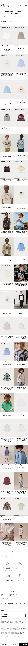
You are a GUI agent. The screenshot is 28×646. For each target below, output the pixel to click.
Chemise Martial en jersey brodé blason (7, 284)
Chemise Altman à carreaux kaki (21, 46)
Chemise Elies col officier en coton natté (21, 543)
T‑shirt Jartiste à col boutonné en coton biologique (7, 46)
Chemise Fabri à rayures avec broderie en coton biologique (7, 465)
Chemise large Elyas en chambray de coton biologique (7, 543)
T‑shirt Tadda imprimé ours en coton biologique (21, 100)
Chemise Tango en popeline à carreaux (7, 492)
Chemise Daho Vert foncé (7, 387)
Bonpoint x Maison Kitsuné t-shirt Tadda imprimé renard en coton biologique (7, 74)
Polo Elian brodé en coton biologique (7, 413)
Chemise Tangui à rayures (7, 336)
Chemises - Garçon (8, 16)
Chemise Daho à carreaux (21, 387)
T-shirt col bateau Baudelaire (21, 362)
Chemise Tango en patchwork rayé (7, 362)
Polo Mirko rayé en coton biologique (21, 128)
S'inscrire (24, 601)
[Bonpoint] (5, 5)
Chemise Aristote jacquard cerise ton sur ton (21, 439)
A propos (3, 610)
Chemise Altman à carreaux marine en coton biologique (7, 232)
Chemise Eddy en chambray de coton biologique (21, 465)
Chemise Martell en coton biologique (21, 257)
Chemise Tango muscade (7, 516)
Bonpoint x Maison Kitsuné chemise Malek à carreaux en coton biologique (21, 284)
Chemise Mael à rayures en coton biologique (21, 232)
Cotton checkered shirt (7, 517)
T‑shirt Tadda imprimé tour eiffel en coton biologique (7, 128)
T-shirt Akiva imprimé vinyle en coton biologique (7, 206)
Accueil (2, 556)
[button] (20, 5)
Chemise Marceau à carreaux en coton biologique (7, 258)
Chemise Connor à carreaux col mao (21, 517)
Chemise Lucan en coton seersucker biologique (21, 337)
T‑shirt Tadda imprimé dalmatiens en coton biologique (21, 206)
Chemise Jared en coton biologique (21, 74)
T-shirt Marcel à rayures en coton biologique (21, 180)
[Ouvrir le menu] (26, 5)
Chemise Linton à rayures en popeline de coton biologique (7, 439)
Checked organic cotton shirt (7, 388)
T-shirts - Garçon (19, 16)
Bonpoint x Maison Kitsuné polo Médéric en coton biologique (21, 311)
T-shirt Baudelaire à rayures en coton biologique (7, 180)
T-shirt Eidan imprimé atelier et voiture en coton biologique (7, 154)
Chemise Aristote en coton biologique (21, 413)
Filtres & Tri (3, 21)
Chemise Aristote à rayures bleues (21, 154)
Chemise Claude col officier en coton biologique (21, 492)
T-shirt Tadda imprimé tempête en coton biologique (7, 311)
